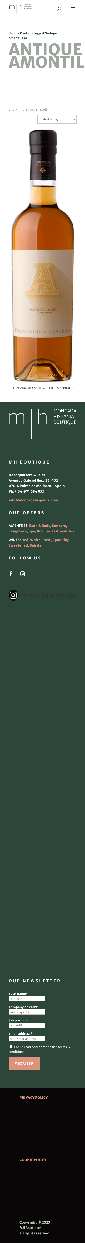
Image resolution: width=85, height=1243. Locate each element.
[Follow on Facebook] (10, 573)
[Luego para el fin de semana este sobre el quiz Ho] (43, 625)
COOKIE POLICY (32, 1160)
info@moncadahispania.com (33, 500)
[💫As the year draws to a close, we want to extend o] (43, 826)
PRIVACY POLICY (33, 1097)
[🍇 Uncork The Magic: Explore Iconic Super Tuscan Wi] (43, 907)
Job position (18, 1020)
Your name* (18, 993)
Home (13, 33)
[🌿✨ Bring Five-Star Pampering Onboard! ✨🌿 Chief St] (43, 746)
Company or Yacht (23, 1007)
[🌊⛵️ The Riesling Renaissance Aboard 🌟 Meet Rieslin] (43, 665)
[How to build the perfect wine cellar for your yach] (43, 706)
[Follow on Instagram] (22, 573)
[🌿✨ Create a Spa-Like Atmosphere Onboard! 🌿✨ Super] (43, 867)
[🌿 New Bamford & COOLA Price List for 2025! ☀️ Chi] (43, 786)
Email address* (20, 1033)
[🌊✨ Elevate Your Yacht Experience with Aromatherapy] (43, 947)
